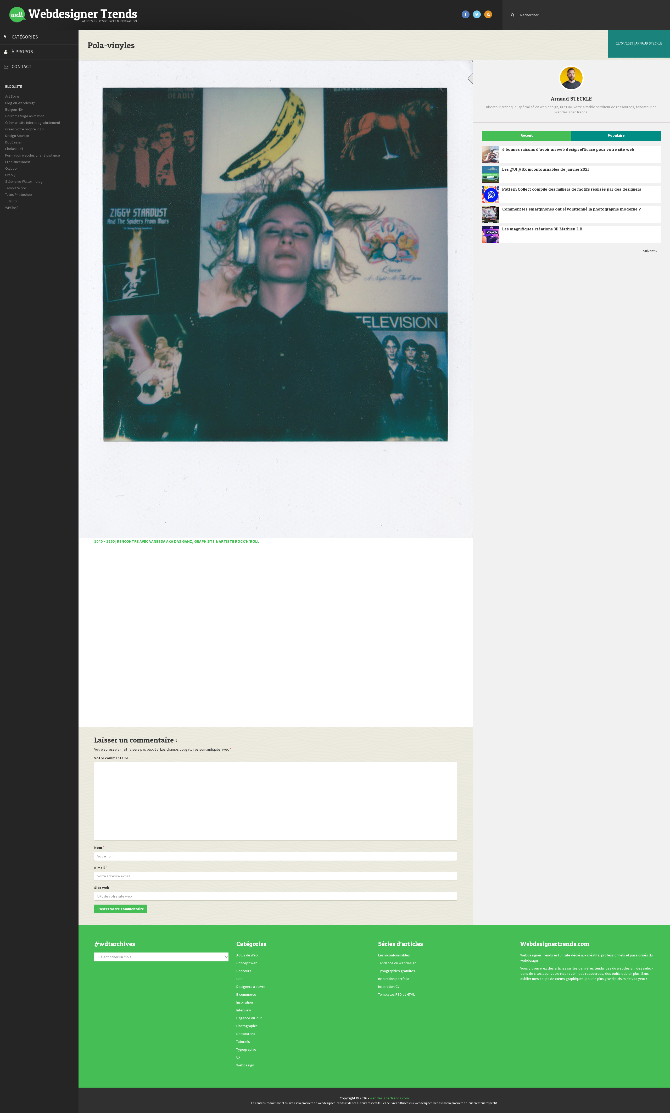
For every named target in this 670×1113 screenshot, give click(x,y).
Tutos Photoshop (18, 194)
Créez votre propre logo (24, 129)
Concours (243, 971)
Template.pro (15, 188)
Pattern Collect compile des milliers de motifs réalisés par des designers (571, 189)
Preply (10, 175)
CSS (239, 979)
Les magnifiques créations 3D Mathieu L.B (542, 228)
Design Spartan (17, 135)
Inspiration (244, 1002)
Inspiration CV (388, 986)
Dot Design (13, 142)
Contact (22, 66)
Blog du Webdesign (20, 103)
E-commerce (246, 994)
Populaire (616, 135)
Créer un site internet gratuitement (32, 122)
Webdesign (245, 1065)
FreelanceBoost (17, 161)
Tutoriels (243, 1041)
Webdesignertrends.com (389, 1098)
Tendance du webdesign (397, 963)
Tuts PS (11, 201)
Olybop (11, 168)
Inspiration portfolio (393, 979)
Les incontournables (394, 955)
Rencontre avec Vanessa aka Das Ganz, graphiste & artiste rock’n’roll (188, 541)
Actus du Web (247, 955)
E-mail (99, 867)
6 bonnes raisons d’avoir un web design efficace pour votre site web (568, 149)
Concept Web (247, 963)
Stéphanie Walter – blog (24, 181)
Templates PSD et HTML (396, 994)
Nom (98, 847)
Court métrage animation (24, 116)
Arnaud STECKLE (648, 43)
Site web (101, 887)
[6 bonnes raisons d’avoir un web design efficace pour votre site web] (490, 154)
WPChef (11, 207)
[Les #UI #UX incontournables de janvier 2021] (490, 174)
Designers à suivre (250, 986)
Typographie (246, 1049)
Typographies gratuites (396, 971)
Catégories (25, 37)
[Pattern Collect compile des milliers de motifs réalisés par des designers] (490, 194)
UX (238, 1057)
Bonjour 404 (14, 109)
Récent (527, 135)
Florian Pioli (14, 148)
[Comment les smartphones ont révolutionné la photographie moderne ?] (490, 214)
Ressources (245, 1034)
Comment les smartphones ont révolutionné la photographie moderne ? (571, 209)
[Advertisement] (251, 638)
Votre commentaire (111, 758)
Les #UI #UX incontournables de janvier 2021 (545, 169)
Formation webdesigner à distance (32, 155)
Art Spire (12, 96)
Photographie (247, 1026)
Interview (243, 1010)
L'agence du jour (249, 1018)
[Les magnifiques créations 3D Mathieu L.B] (490, 234)
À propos (22, 51)
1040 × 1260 (104, 541)
